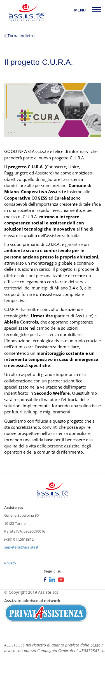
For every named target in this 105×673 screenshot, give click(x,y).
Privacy (10, 563)
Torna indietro (20, 35)
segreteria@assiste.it (21, 547)
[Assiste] (26, 12)
